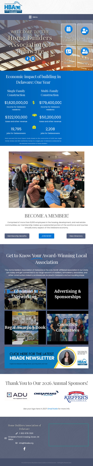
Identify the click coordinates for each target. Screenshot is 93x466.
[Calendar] (69, 30)
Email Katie (53, 408)
